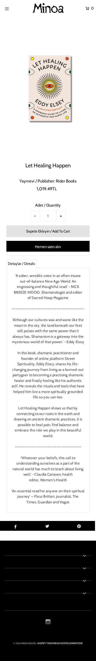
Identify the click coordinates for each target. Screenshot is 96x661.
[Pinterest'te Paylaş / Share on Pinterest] (79, 526)
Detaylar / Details (21, 263)
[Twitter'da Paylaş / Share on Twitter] (47, 526)
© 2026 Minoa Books (24, 643)
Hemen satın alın (48, 247)
